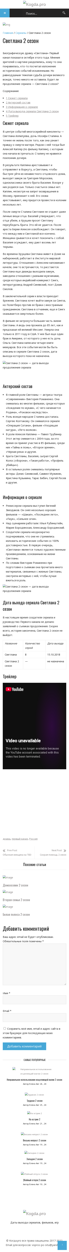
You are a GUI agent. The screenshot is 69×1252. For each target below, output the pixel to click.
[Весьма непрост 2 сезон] (34, 1135)
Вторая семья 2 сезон (16, 899)
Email (7, 1011)
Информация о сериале (22, 107)
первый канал (20, 838)
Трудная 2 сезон (35, 1100)
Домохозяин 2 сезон (15, 885)
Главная (8, 33)
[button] (5, 13)
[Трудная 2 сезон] (34, 1096)
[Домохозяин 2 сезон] (8, 877)
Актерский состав (18, 102)
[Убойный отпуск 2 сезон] (34, 1175)
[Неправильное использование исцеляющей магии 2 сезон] (34, 1072)
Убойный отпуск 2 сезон (34, 1180)
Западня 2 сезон (34, 1159)
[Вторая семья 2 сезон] (8, 892)
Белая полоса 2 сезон (16, 914)
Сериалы (20, 33)
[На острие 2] (34, 1114)
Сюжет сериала (17, 98)
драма (6, 838)
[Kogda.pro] (34, 4)
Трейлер (12, 115)
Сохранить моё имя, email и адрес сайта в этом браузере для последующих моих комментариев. (31, 1033)
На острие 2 (34, 1119)
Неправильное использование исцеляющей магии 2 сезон (34, 1079)
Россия (33, 838)
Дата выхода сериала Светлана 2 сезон (32, 111)
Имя (6, 993)
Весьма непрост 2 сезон (34, 1140)
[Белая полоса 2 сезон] (8, 906)
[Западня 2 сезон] (34, 1154)
